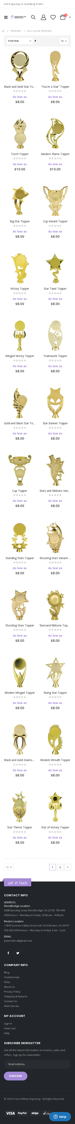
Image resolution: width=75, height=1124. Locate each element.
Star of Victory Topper (55, 827)
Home (3, 31)
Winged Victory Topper (19, 356)
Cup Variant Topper (55, 221)
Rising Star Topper (55, 693)
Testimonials (12, 977)
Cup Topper (19, 491)
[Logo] (18, 17)
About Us (9, 987)
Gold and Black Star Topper (20, 423)
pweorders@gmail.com (18, 940)
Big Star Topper (20, 221)
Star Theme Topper (19, 827)
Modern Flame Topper (55, 154)
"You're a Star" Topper (55, 86)
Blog (6, 972)
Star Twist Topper (55, 288)
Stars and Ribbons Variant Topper (55, 491)
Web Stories (11, 1006)
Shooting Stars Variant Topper (55, 558)
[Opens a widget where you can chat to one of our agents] (60, 1117)
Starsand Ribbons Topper (55, 625)
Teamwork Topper (55, 356)
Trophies (15, 31)
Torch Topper (19, 154)
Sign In (8, 1023)
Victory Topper (19, 288)
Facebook (8, 953)
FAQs (7, 982)
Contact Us (10, 1001)
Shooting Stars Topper (19, 625)
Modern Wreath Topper (55, 760)
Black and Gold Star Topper (20, 86)
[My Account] (43, 17)
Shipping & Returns (15, 996)
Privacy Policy (12, 991)
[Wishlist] (53, 17)
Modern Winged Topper (20, 693)
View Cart (10, 1028)
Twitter (18, 953)
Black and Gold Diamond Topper (20, 760)
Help (7, 1033)
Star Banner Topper (55, 423)
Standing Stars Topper (20, 558)
